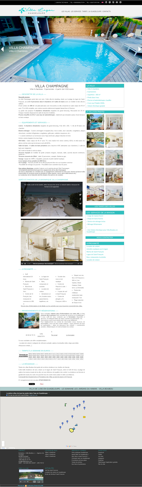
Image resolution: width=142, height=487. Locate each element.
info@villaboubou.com (25, 461)
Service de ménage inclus (96, 221)
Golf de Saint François (51, 470)
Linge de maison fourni (95, 216)
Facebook (101, 452)
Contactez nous (62, 2)
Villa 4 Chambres (18, 51)
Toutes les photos (77, 462)
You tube (100, 456)
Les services (76, 11)
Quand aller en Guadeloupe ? (80, 454)
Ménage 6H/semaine (94, 224)
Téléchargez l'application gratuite (107, 462)
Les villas (66, 11)
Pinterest (100, 460)
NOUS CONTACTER (105, 237)
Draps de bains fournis (95, 218)
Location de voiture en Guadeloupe (55, 472)
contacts (106, 11)
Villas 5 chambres (50, 456)
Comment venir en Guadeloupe (81, 458)
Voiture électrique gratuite (96, 106)
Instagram (101, 458)
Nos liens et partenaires (79, 464)
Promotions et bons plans (79, 460)
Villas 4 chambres (50, 454)
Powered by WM (38, 485)
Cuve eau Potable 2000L (96, 103)
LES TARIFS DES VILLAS (105, 206)
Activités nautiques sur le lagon (97, 249)
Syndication (30, 485)
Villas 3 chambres (50, 452)
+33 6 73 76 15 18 (24, 458)
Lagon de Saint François (95, 254)
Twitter (100, 454)
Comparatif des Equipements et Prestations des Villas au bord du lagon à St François (45, 377)
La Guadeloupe (94, 11)
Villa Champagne (24, 48)
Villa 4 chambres (93, 89)
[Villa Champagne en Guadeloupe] (29, 313)
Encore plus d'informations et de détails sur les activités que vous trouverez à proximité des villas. (51, 306)
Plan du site (101, 464)
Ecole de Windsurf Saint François (54, 474)
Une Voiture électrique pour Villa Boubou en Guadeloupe (102, 231)
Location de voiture (93, 246)
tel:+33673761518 (93, 2)
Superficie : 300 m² (93, 95)
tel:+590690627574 (77, 2)
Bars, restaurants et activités (96, 257)
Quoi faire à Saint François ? (80, 456)
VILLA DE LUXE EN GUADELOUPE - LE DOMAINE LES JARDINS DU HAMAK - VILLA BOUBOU (71, 389)
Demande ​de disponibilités (23, 355)
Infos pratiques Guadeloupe (80, 452)
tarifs (84, 11)
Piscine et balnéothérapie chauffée (99, 100)
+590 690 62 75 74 (24, 459)
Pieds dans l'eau (93, 97)
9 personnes (91, 92)
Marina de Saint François (95, 252)
